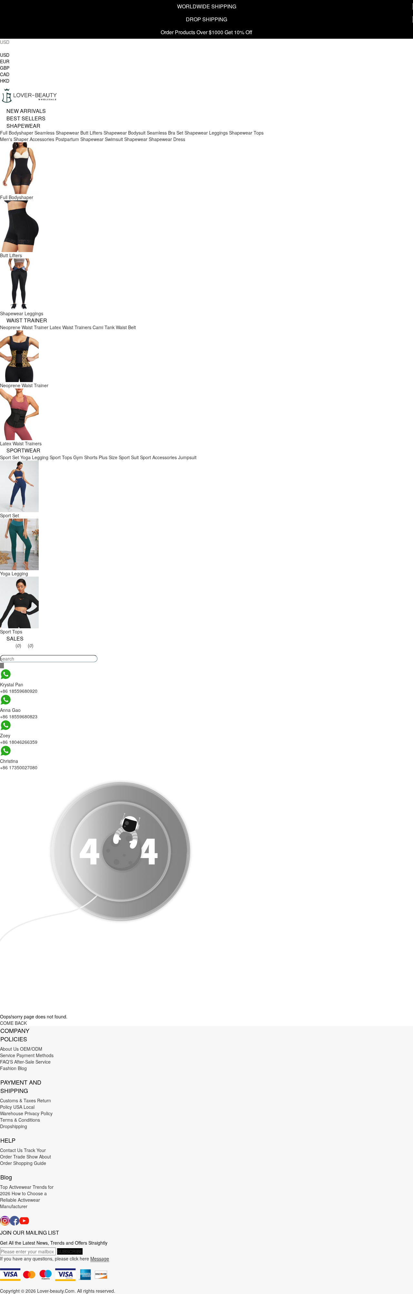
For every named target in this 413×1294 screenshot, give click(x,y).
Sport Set (9, 457)
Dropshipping (13, 1126)
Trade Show (25, 1156)
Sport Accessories (158, 457)
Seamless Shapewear (57, 132)
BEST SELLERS (25, 118)
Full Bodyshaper (16, 132)
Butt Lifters (91, 132)
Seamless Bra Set (165, 132)
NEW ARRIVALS (26, 111)
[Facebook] (14, 1221)
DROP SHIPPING (206, 19)
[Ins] (5, 1221)
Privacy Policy (39, 1113)
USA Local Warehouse (17, 1110)
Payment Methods (35, 1055)
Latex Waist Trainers (70, 327)
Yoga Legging (34, 457)
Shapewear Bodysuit (125, 132)
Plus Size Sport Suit (119, 457)
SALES (15, 638)
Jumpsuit (187, 457)
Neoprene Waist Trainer (24, 327)
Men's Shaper (14, 139)
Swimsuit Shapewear (126, 139)
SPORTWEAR (23, 450)
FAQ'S (6, 1061)
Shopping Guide (29, 1163)
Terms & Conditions (20, 1120)
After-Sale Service (32, 1061)
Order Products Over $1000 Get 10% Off (206, 32)
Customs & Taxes (18, 1100)
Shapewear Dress (167, 139)
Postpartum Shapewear (79, 139)
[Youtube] (24, 1221)
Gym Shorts (85, 457)
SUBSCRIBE (70, 1251)
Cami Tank (104, 327)
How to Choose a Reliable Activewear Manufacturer (23, 1199)
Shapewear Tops (246, 132)
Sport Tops (61, 457)
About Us (9, 1049)
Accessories (42, 139)
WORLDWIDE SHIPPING (206, 6)
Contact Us (11, 1150)
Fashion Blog (13, 1068)
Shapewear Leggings (206, 132)
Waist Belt (126, 327)
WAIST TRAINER (26, 320)
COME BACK (13, 1023)
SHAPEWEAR (23, 125)
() (18, 645)
